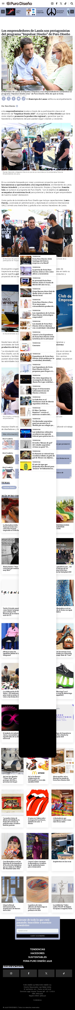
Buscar (72, 3)
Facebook (57, 3)
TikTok (66, 3)
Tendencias (37, 949)
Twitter (61, 3)
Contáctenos (37, 1000)
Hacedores (41, 3)
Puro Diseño (10, 106)
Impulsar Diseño (9, 487)
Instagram (53, 3)
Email (18, 98)
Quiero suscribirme (37, 936)
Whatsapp (3, 98)
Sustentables (40, 6)
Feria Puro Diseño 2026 (41, 9)
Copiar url (23, 98)
